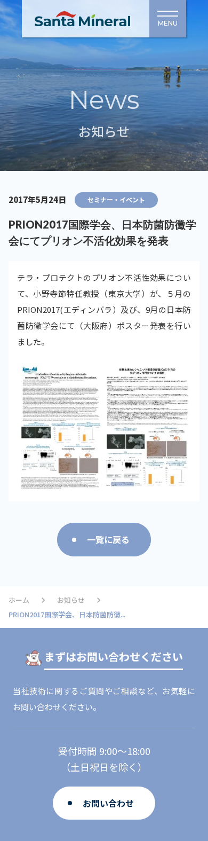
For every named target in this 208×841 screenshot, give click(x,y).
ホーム (19, 600)
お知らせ (71, 600)
